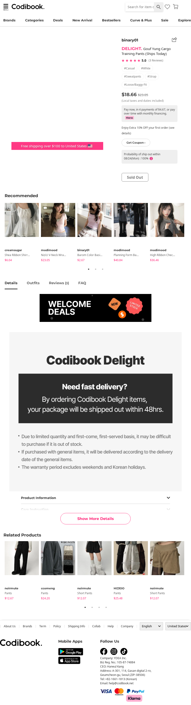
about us (10, 626)
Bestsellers (111, 20)
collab (96, 626)
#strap (151, 76)
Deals (58, 20)
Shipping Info (76, 626)
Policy (57, 626)
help (111, 626)
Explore (184, 20)
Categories (34, 20)
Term (42, 626)
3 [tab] (102, 269)
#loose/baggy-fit (135, 85)
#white (145, 68)
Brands (9, 20)
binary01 (130, 40)
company (127, 626)
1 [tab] (88, 269)
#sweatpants (132, 76)
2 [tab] (95, 269)
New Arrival (82, 20)
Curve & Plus (141, 20)
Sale (164, 20)
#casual (129, 68)
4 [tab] (106, 607)
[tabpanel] (23, 233)
